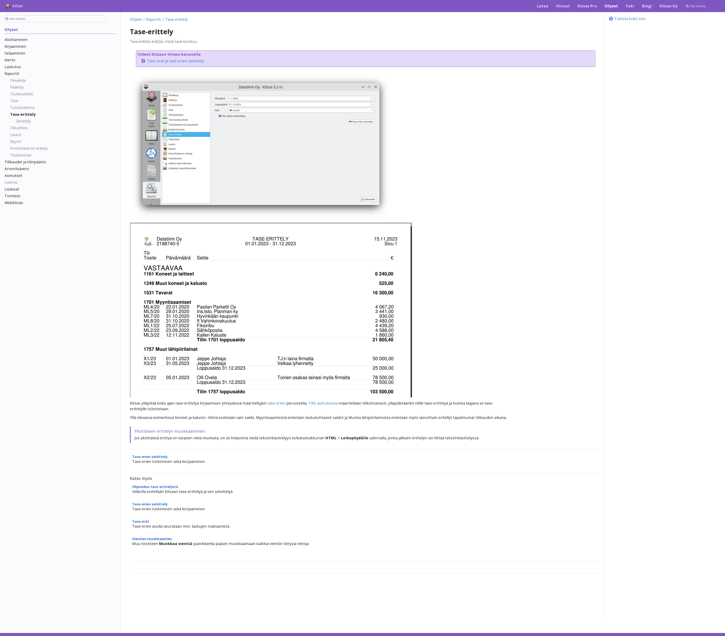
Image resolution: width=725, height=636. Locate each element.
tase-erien (276, 403)
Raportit (153, 19)
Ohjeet (136, 19)
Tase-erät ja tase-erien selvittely (175, 60)
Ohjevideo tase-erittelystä (155, 486)
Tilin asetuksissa (323, 403)
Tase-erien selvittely (149, 456)
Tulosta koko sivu (629, 18)
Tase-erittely (176, 19)
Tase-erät (140, 521)
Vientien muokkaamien (152, 538)
